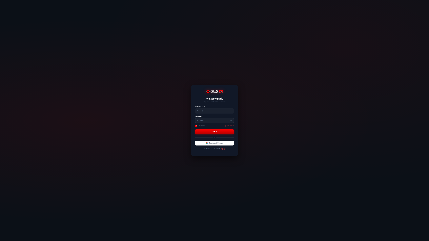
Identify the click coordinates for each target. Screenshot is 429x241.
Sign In (214, 132)
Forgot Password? (228, 126)
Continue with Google (216, 143)
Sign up (223, 149)
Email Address (200, 106)
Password (198, 116)
